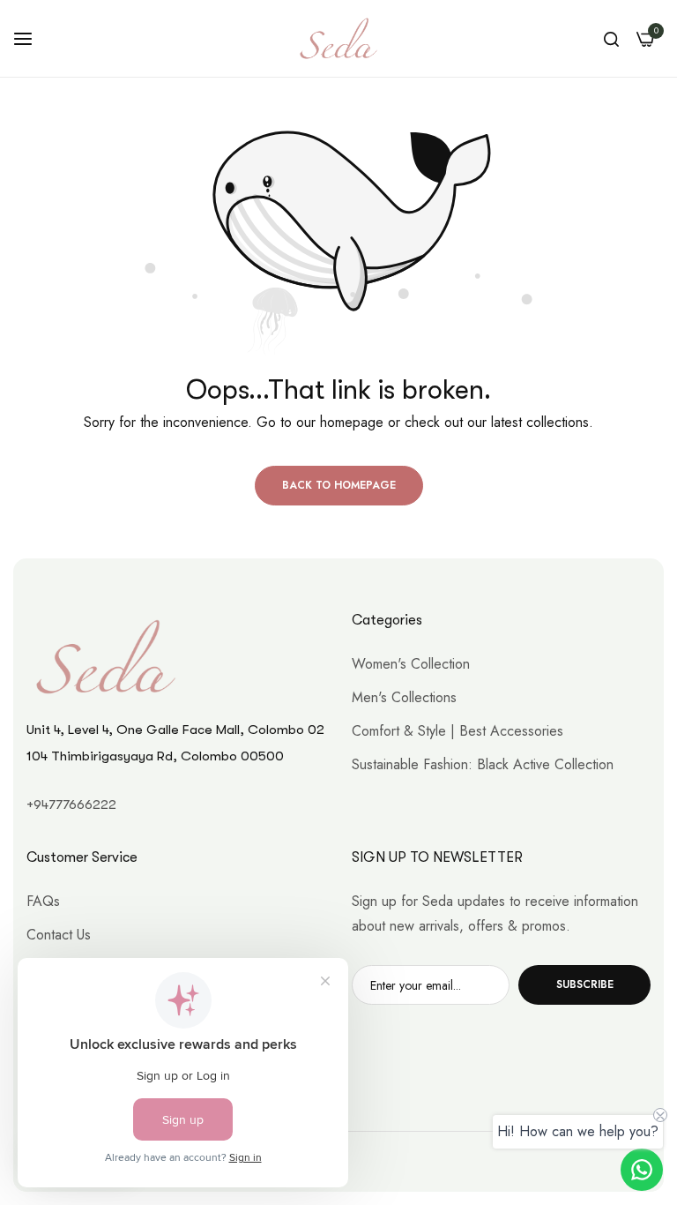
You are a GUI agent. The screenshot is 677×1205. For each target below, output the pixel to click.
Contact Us (58, 934)
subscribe (585, 984)
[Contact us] (642, 1170)
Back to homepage (339, 485)
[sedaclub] (338, 38)
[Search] (611, 38)
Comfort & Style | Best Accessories (457, 731)
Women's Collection (411, 664)
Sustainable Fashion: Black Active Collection (483, 764)
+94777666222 (71, 804)
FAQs (43, 901)
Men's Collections (404, 697)
